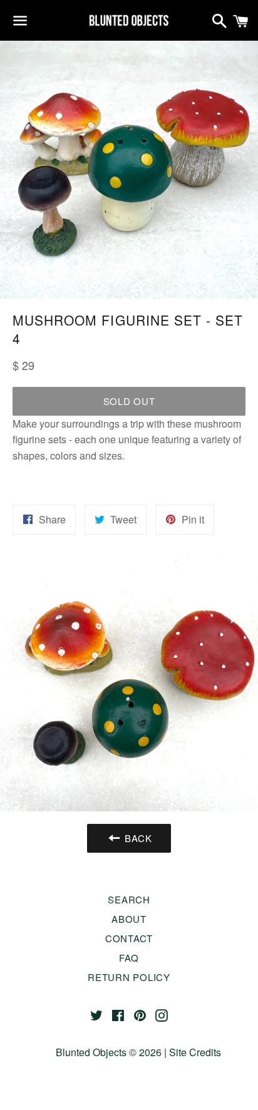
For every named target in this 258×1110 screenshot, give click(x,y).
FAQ (129, 957)
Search (129, 899)
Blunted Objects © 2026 (109, 1052)
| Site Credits (191, 1052)
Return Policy (129, 977)
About (129, 918)
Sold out (129, 401)
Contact (129, 938)
